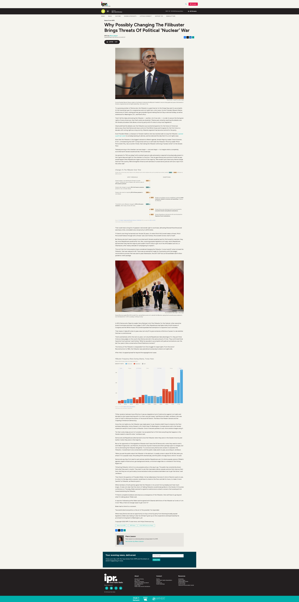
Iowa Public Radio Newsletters (164, 580)
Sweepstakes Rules (183, 581)
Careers (158, 581)
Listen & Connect (146, 16)
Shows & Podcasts (130, 16)
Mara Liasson (114, 35)
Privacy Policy (181, 582)
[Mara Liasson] (120, 540)
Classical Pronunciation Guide (186, 585)
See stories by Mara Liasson (134, 541)
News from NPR (109, 20)
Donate (193, 4)
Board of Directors (139, 581)
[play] (103, 11)
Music (110, 16)
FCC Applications (139, 584)
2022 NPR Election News (146, 525)
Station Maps (181, 580)
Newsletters (170, 16)
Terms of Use (181, 584)
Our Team (137, 580)
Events (158, 579)
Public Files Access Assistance (142, 586)
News (103, 16)
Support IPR (159, 16)
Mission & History (139, 579)
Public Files (137, 585)
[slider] (110, 11)
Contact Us (159, 582)
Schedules (181, 579)
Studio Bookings (160, 584)
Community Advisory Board (142, 582)
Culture (118, 16)
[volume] (108, 11)
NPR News (132, 525)
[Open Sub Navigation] (106, 16)
